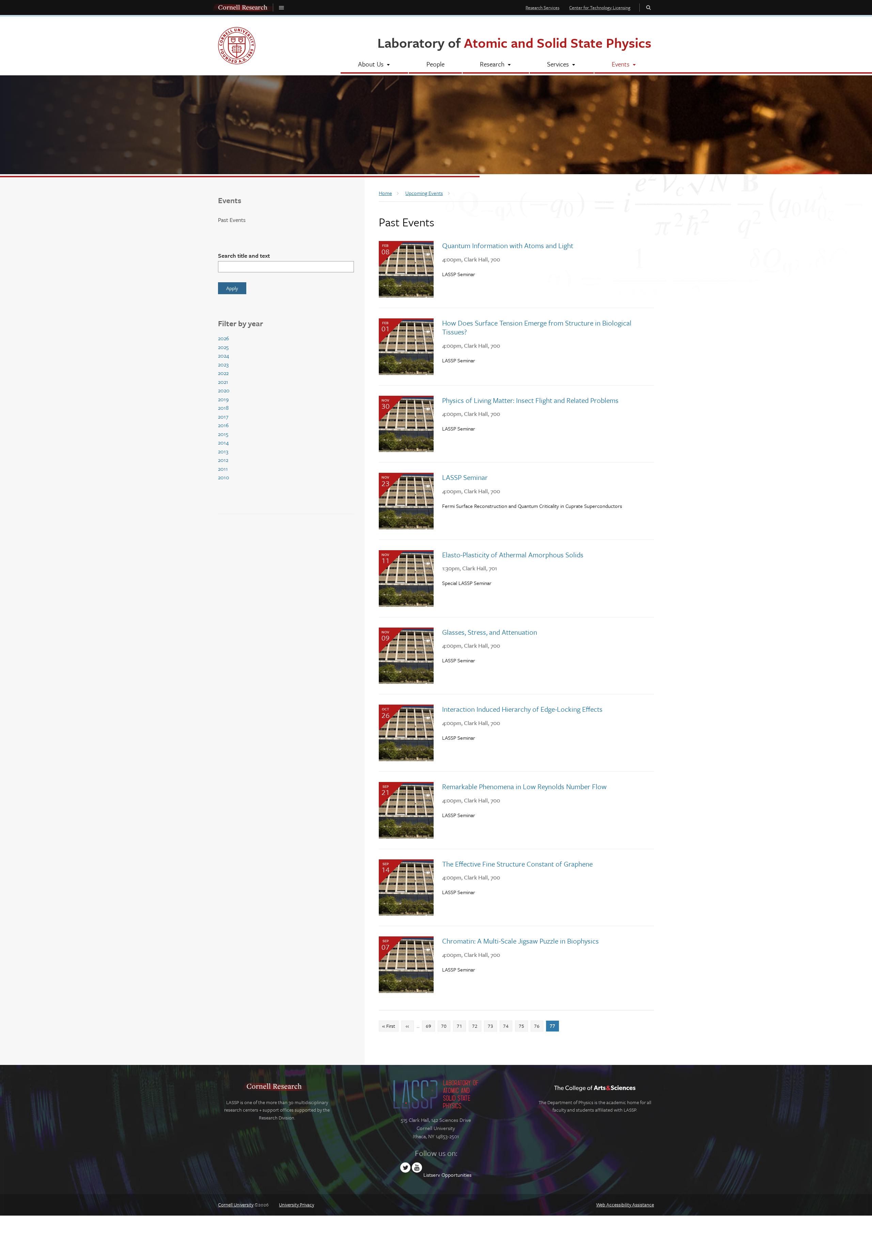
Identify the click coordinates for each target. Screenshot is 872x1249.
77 (554, 1025)
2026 (223, 338)
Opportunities (456, 1174)
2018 (223, 408)
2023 (223, 364)
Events (229, 200)
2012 (223, 460)
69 (430, 1025)
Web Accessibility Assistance (625, 1204)
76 (538, 1025)
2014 (223, 442)
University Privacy (296, 1204)
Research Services (542, 7)
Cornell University (235, 1204)
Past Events (232, 219)
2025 (223, 347)
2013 (223, 451)
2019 (223, 399)
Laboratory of (514, 42)
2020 (224, 390)
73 (492, 1025)
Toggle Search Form (648, 7)
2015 (223, 434)
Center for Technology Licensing (599, 7)
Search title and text (244, 255)
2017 (223, 416)
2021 (223, 382)
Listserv (431, 1174)
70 (445, 1025)
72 (476, 1025)
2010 (223, 477)
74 (507, 1025)
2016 (223, 425)
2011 (223, 469)
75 (523, 1025)
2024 (223, 355)
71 (461, 1025)
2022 (223, 373)
